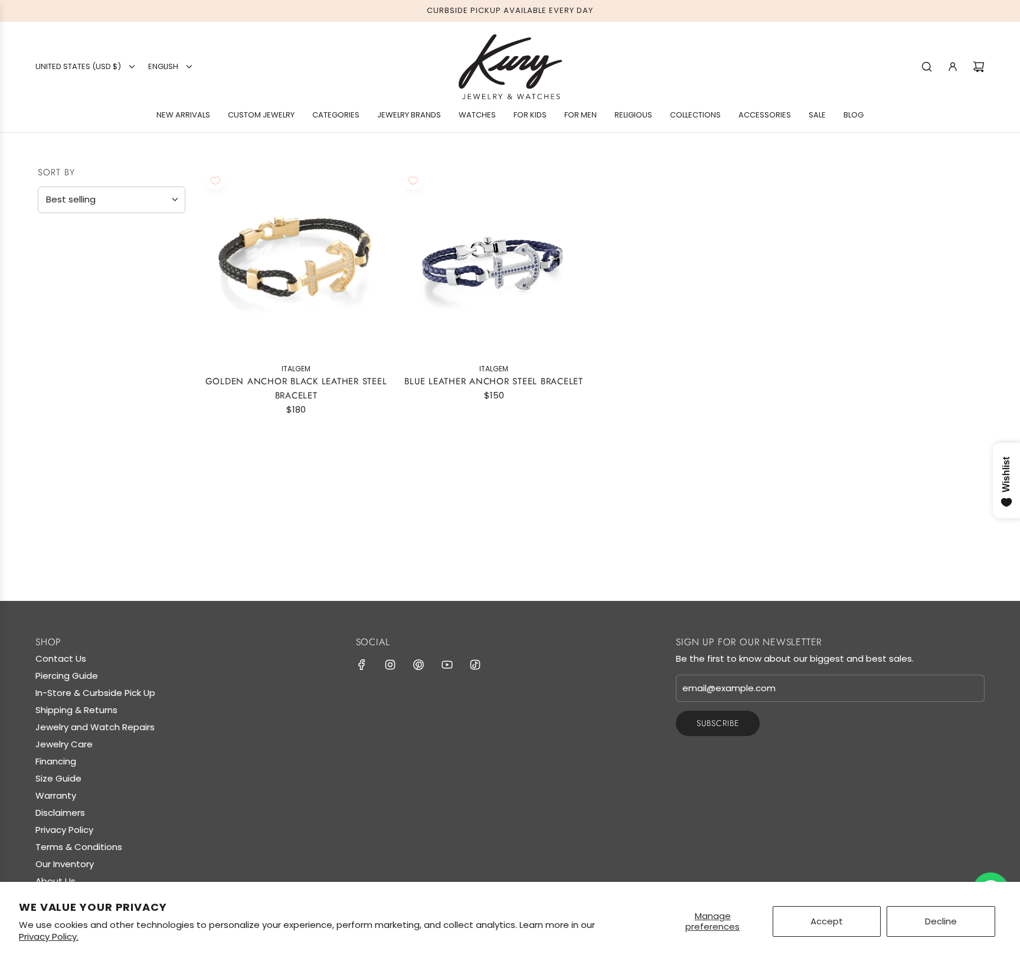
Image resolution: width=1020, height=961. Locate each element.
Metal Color (74, 366)
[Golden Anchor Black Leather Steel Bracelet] (296, 261)
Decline (941, 921)
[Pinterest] (418, 665)
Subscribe (718, 723)
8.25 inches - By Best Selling (115, 526)
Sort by (56, 172)
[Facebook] (362, 665)
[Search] (927, 67)
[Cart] (979, 67)
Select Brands (76, 290)
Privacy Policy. (49, 936)
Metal (54, 315)
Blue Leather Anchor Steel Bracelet (493, 381)
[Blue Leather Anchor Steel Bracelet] (494, 261)
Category (66, 425)
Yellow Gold (48, 392)
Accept (826, 921)
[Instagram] (390, 665)
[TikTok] (475, 665)
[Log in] (953, 67)
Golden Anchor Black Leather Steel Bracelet (296, 388)
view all (162, 236)
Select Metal (73, 340)
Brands (59, 266)
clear (167, 502)
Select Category (81, 449)
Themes (59, 474)
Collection (71, 503)
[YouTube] (447, 665)
